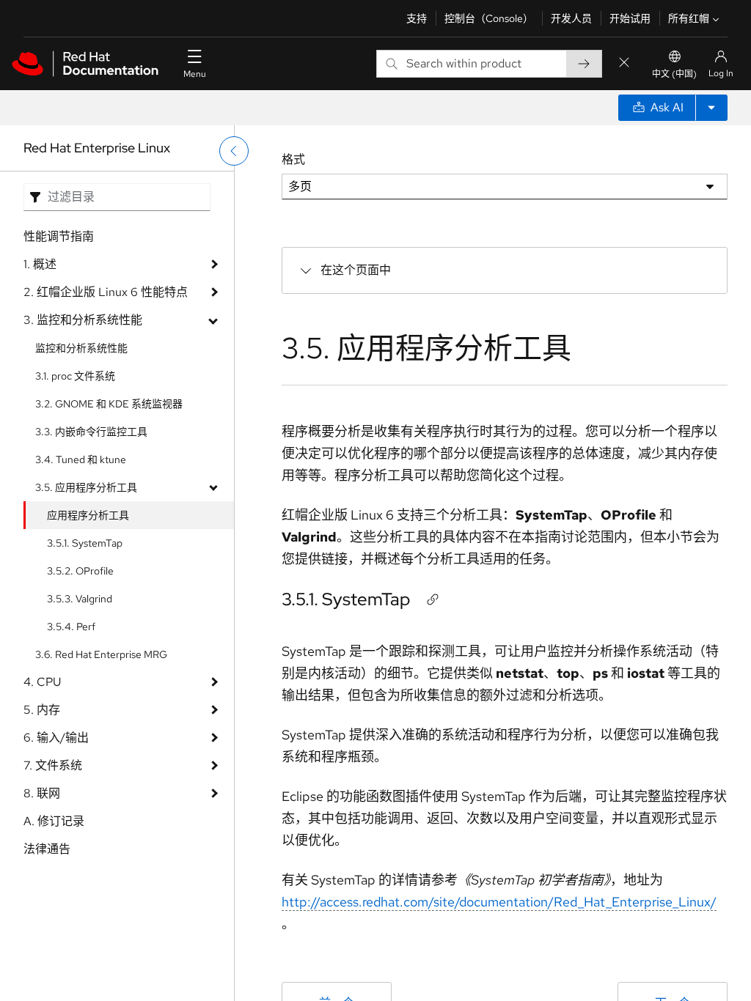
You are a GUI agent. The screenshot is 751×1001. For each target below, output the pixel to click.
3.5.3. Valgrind (79, 598)
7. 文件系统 (52, 765)
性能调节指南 (58, 236)
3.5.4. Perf (71, 626)
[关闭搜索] (624, 63)
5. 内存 (41, 709)
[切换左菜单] (234, 151)
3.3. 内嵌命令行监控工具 (91, 431)
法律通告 (46, 849)
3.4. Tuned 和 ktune (80, 459)
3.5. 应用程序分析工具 (86, 487)
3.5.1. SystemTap (84, 543)
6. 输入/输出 (56, 737)
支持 (416, 18)
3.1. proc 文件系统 (75, 376)
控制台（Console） (488, 18)
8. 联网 (41, 793)
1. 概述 (39, 264)
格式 (293, 159)
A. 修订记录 (53, 821)
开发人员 (571, 18)
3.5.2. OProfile (80, 570)
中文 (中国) (674, 74)
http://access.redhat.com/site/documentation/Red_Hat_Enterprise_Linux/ (499, 901)
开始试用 (630, 18)
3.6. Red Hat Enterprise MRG (101, 654)
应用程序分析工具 (88, 515)
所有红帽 (688, 18)
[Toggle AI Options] (711, 108)
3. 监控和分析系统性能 (82, 320)
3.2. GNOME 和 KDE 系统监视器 (109, 403)
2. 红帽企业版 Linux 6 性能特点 (105, 292)
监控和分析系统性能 (81, 348)
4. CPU (42, 682)
